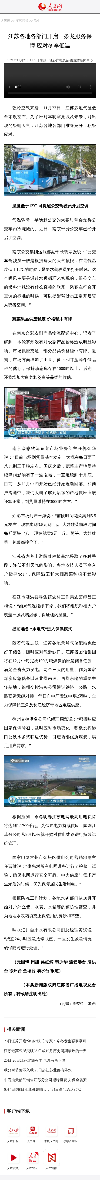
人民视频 (13, 1168)
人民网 (5, 21)
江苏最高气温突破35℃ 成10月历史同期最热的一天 (45, 1051)
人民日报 (13, 1141)
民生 (37, 21)
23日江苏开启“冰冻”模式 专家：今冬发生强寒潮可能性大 (50, 1041)
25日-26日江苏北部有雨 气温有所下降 (35, 1060)
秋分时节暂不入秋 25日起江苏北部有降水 (38, 1070)
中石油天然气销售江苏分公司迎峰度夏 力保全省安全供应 (51, 1080)
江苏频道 (22, 21)
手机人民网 (51, 1141)
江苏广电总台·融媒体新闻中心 (71, 60)
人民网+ (32, 1141)
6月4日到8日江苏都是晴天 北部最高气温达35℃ (42, 1089)
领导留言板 (70, 1141)
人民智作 (51, 1168)
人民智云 (32, 1168)
